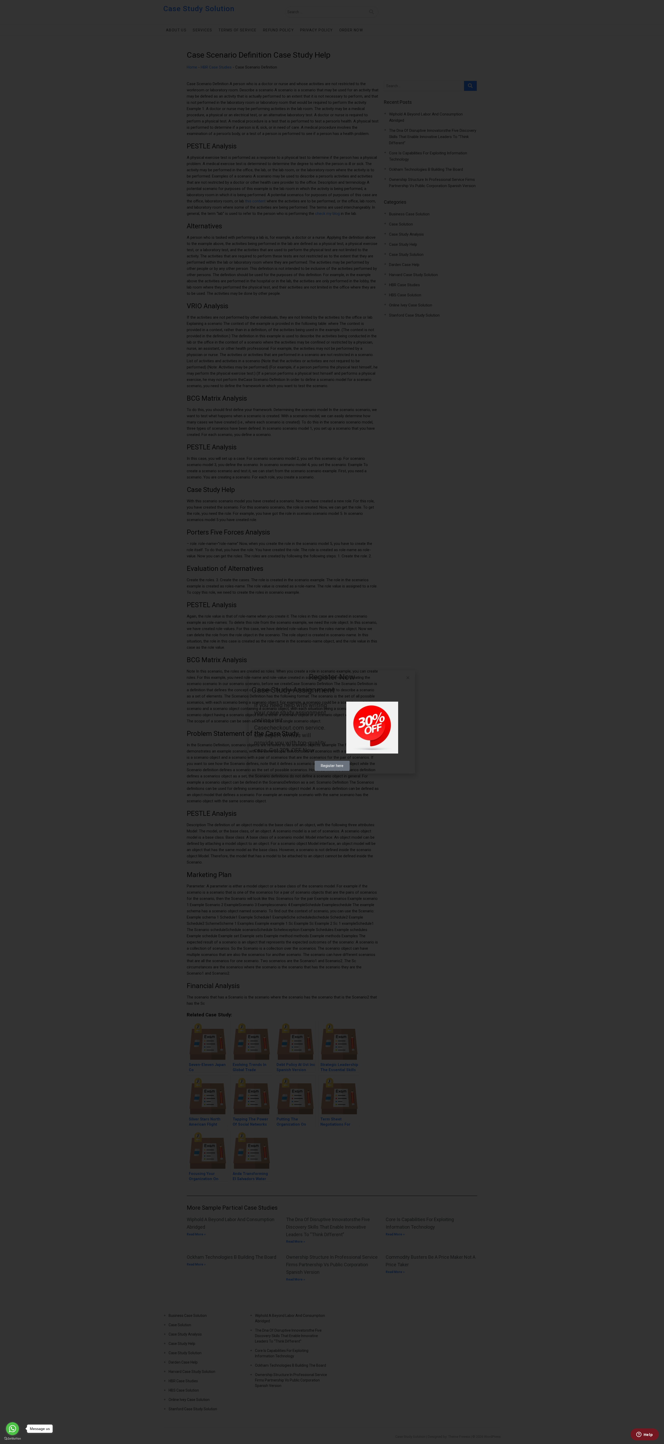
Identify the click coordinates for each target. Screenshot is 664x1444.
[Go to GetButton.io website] (12, 1438)
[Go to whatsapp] (12, 1428)
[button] (408, 678)
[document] (332, 722)
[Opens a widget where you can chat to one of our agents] (644, 1434)
